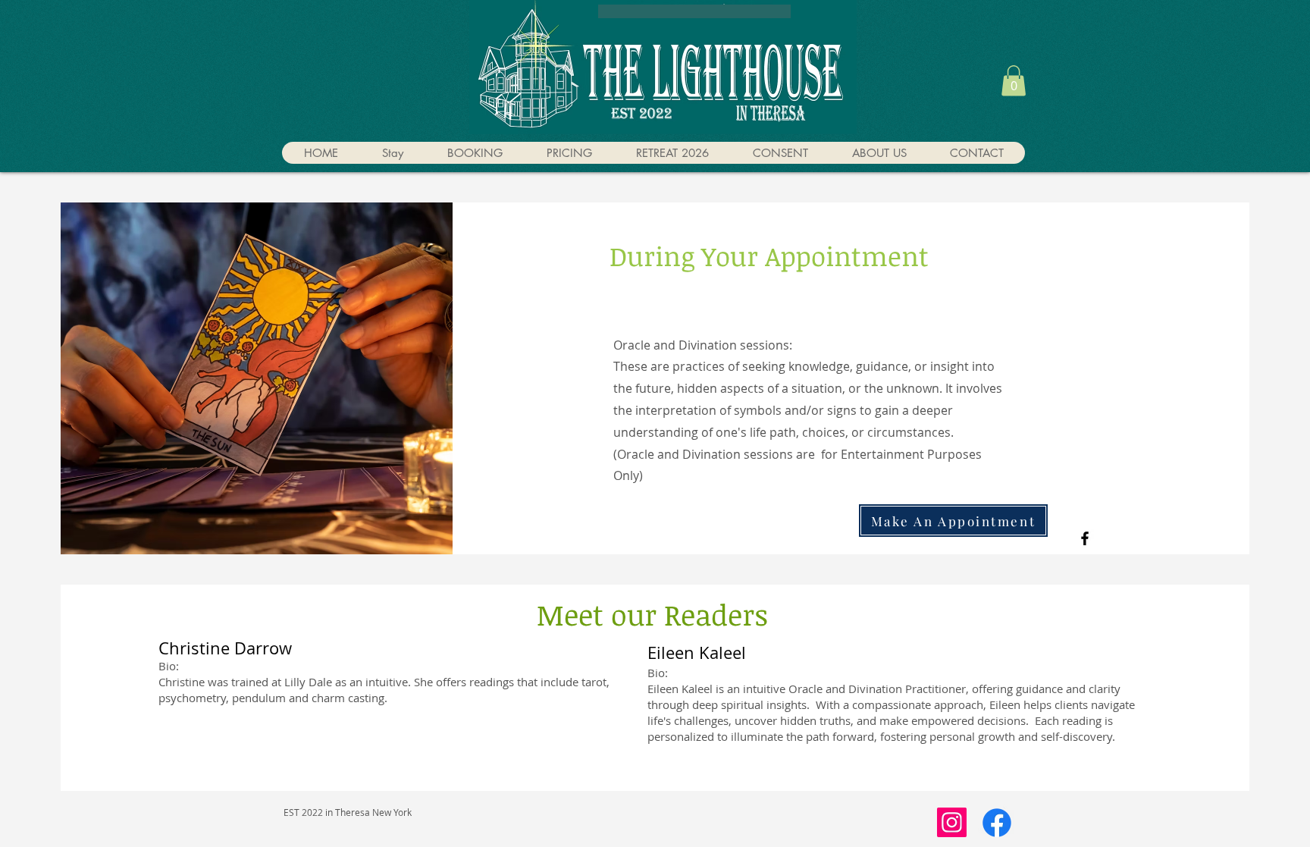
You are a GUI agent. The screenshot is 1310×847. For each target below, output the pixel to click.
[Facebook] (1085, 538)
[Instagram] (952, 822)
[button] (1013, 80)
